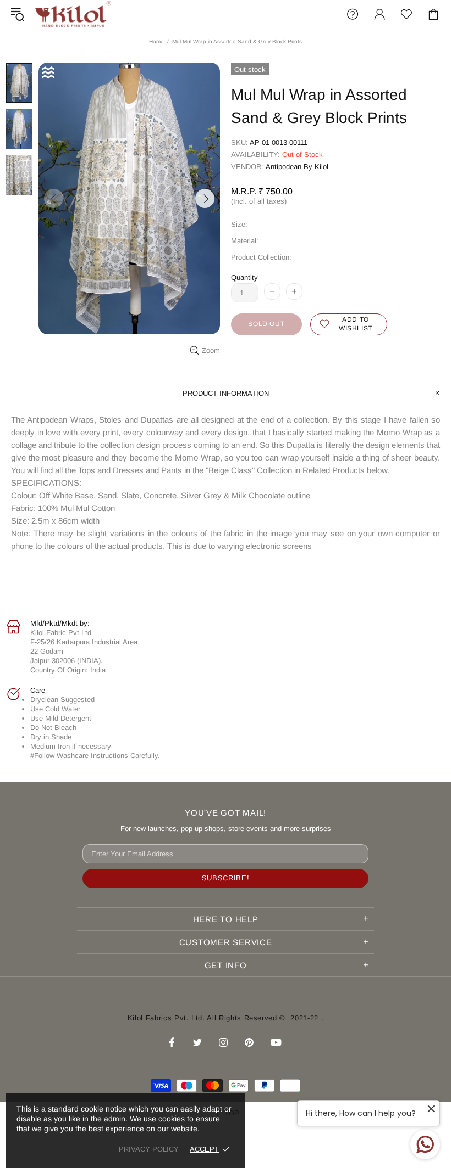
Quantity (244, 277)
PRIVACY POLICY (149, 1149)
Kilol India (73, 14)
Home (156, 41)
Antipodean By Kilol (297, 166)
